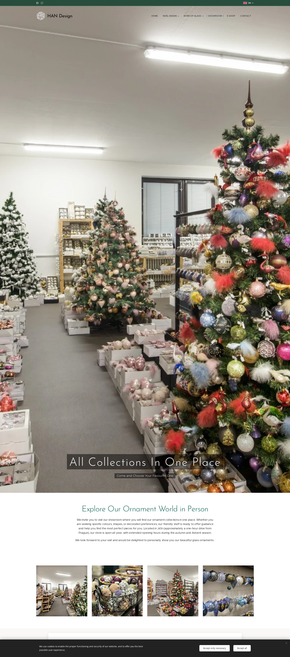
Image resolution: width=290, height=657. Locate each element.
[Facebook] (37, 3)
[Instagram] (42, 3)
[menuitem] (154, 16)
